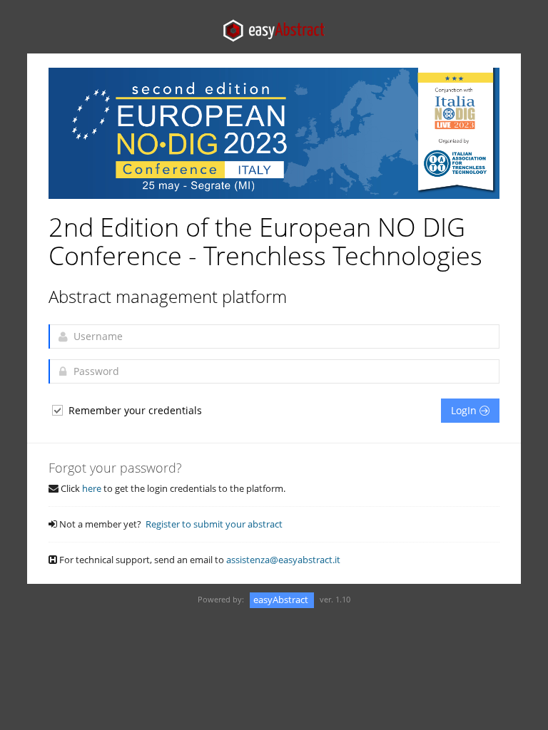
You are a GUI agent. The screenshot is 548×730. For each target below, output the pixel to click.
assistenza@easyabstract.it (283, 559)
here (91, 488)
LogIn (465, 410)
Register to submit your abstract (214, 524)
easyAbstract (281, 599)
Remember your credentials (134, 410)
